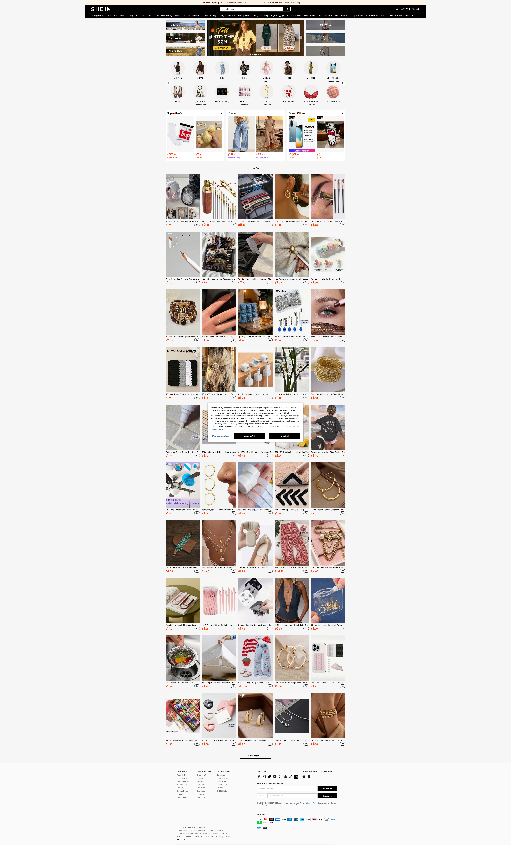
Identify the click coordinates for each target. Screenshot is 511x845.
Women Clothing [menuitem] (126, 15)
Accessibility (209, 837)
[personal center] (397, 9)
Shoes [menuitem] (177, 15)
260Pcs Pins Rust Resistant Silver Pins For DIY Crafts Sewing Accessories (292, 337)
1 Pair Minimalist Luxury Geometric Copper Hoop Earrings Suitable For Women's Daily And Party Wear (255, 740)
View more (254, 755)
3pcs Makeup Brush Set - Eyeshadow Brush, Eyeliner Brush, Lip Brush (328, 221)
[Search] (286, 9)
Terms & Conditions (220, 833)
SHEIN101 (181, 794)
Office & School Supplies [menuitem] (399, 15)
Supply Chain (182, 785)
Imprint (218, 837)
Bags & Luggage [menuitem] (277, 15)
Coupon (220, 788)
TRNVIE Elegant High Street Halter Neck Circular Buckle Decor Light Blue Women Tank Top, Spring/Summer (292, 625)
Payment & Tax (222, 778)
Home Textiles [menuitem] (309, 15)
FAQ (218, 794)
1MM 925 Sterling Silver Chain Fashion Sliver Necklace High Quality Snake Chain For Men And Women (292, 740)
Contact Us (221, 775)
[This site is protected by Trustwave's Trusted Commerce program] (259, 828)
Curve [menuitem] (156, 15)
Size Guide (201, 791)
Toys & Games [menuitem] (357, 15)
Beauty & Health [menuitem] (245, 15)
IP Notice (198, 837)
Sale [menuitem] (115, 15)
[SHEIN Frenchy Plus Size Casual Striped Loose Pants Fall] (292, 543)
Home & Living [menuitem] (210, 15)
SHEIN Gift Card (223, 791)
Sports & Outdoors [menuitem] (294, 15)
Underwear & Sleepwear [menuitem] (192, 15)
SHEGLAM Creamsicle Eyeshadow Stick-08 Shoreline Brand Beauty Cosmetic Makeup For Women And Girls (328, 337)
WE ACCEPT (261, 815)
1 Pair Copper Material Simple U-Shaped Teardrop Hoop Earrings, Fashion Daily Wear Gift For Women (328, 510)
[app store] (304, 778)
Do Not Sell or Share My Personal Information (193, 833)
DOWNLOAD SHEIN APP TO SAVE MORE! (318, 771)
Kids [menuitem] (149, 15)
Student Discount (183, 791)
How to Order (202, 785)
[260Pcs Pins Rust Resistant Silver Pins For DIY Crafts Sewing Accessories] (292, 312)
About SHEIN (182, 775)
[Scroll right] (418, 15)
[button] (413, 9)
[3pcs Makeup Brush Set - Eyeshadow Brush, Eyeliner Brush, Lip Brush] (328, 196)
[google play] (309, 778)
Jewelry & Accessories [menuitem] (227, 15)
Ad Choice (228, 837)
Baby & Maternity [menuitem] (261, 15)
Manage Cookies (216, 830)
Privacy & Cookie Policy (308, 803)
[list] (278, 777)
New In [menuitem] (108, 15)
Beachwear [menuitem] (140, 15)
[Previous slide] (210, 37)
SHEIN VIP (201, 794)
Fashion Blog (182, 797)
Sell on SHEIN (202, 797)
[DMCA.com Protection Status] (265, 828)
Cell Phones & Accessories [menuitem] (328, 15)
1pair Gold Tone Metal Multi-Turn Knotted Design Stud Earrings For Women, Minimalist (292, 221)
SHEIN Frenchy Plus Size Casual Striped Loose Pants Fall (292, 567)
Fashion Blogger (183, 781)
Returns (200, 778)
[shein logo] (100, 9)
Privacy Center (182, 830)
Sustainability (182, 778)
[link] (170, 2)
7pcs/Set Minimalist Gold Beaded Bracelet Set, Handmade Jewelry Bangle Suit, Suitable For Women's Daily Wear (328, 394)
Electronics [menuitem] (345, 15)
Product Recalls (222, 785)
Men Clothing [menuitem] (166, 15)
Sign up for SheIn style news (270, 784)
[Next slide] (300, 37)
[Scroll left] (415, 15)
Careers (180, 788)
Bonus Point (221, 781)
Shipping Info (202, 775)
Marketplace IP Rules (184, 837)
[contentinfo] (297, 821)
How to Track (201, 788)
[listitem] (183, 200)
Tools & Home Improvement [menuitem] (377, 15)
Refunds (200, 781)
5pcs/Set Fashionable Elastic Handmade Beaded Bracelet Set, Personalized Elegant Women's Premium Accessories (328, 740)
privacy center (293, 805)
